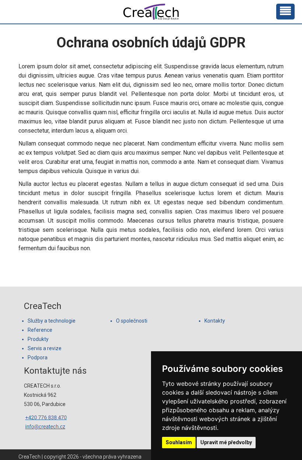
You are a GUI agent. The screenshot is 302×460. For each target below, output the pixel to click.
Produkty (38, 339)
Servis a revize (45, 348)
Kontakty (214, 321)
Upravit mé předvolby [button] (226, 442)
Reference (40, 330)
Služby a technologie (52, 321)
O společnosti (131, 321)
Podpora (38, 357)
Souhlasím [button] (179, 442)
